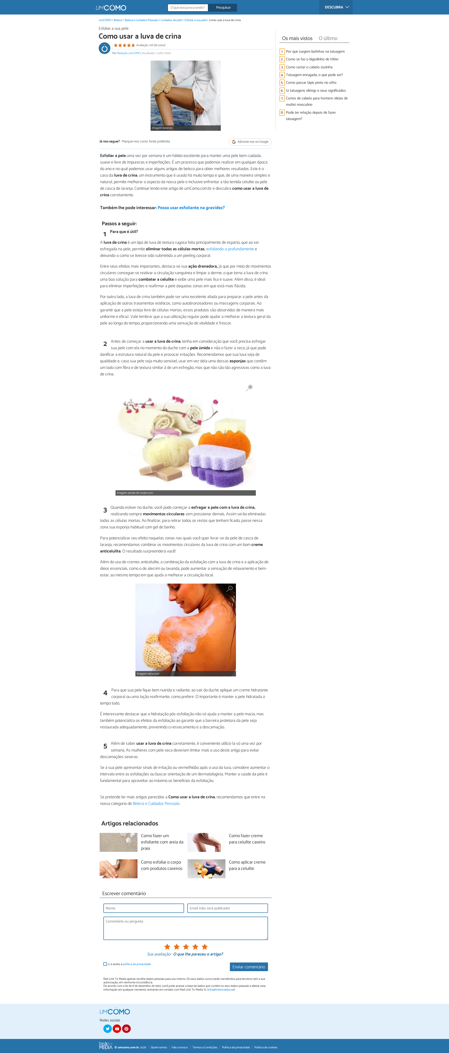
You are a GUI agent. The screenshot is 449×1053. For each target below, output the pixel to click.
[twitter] (107, 1028)
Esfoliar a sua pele (195, 20)
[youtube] (117, 1028)
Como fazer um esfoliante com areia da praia (162, 842)
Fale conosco (180, 1047)
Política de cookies (265, 1047)
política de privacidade (137, 964)
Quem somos (159, 1047)
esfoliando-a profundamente (230, 249)
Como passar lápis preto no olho (311, 83)
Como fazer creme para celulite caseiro (247, 839)
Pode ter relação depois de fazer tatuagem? (311, 115)
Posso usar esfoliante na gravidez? (191, 207)
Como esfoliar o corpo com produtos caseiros (161, 865)
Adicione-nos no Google (252, 142)
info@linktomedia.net (221, 989)
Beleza (118, 20)
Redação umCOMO (129, 53)
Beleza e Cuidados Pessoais (141, 20)
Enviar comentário (248, 967)
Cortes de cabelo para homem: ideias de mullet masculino (317, 101)
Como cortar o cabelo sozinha (309, 67)
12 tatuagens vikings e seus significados (316, 90)
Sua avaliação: (159, 954)
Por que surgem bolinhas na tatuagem (315, 51)
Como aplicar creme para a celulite (247, 865)
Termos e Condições (204, 1047)
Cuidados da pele (171, 20)
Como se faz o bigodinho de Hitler (312, 59)
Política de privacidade (236, 1047)
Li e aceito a (129, 964)
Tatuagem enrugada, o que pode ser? (314, 75)
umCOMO (105, 20)
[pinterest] (126, 1028)
